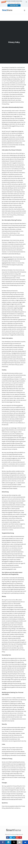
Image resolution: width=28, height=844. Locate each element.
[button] (14, 3)
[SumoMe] (25, 842)
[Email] (19, 842)
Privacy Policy (14, 42)
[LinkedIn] (8, 842)
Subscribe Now (14, 5)
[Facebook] (3, 842)
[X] (14, 842)
